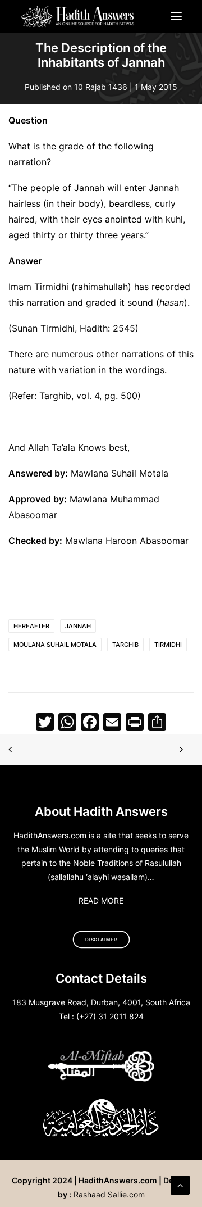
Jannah (78, 626)
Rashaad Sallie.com (109, 1194)
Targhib (125, 644)
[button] (176, 16)
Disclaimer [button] (101, 939)
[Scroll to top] (180, 1184)
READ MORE (101, 900)
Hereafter (31, 626)
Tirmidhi (168, 644)
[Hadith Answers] (78, 16)
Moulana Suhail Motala (55, 644)
